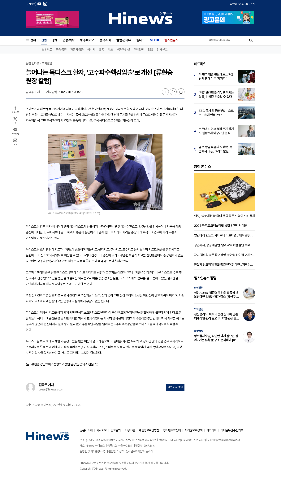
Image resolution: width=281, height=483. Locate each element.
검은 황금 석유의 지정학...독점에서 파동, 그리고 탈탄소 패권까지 (217, 149)
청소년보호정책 (172, 430)
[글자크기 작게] (165, 91)
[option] (52, 19)
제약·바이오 (87, 40)
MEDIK (154, 40)
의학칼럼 (198, 287)
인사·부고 (162, 49)
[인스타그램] (45, 4)
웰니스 (140, 40)
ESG (150, 49)
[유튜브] (39, 4)
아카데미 (211, 430)
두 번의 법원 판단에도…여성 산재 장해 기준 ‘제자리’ (216, 76)
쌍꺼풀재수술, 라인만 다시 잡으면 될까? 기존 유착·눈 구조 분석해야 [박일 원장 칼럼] (216, 338)
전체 (33, 40)
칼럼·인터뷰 (123, 40)
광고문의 (116, 430)
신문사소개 (86, 430)
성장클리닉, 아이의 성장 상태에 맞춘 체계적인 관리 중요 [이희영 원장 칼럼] (216, 316)
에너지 (91, 49)
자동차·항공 (77, 49)
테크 (110, 49)
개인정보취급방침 (149, 430)
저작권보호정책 (193, 430)
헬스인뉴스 (171, 40)
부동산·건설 (123, 49)
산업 (43, 40)
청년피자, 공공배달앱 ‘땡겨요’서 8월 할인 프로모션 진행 (224, 245)
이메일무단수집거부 (232, 430)
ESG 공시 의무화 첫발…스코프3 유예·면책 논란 (216, 113)
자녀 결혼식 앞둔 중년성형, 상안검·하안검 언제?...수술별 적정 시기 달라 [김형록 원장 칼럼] (224, 255)
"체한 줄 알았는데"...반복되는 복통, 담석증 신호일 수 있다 (216, 95)
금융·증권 (61, 49)
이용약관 (130, 430)
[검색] (251, 40)
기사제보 (102, 430)
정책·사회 (105, 40)
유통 (101, 49)
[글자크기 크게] (173, 91)
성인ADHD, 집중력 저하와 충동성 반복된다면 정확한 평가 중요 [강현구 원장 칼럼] (216, 295)
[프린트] (181, 91)
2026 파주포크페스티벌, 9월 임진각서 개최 (220, 226)
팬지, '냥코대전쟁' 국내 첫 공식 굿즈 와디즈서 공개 (224, 216)
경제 (54, 40)
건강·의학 (68, 40)
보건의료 (47, 49)
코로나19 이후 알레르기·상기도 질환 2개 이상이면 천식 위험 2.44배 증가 (216, 131)
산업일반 (139, 49)
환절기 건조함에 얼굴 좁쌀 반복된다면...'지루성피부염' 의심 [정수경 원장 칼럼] (224, 265)
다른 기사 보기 (175, 387)
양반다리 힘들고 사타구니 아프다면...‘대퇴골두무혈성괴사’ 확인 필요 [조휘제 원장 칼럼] (224, 235)
